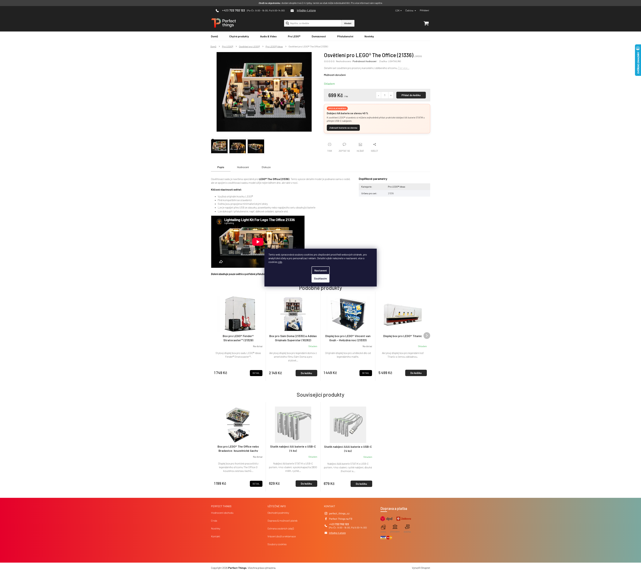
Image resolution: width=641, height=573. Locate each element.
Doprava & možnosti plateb (282, 520)
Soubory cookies (277, 544)
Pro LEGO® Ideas (396, 186)
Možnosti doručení (335, 74)
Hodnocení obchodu (222, 512)
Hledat (347, 23)
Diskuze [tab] (266, 167)
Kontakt (215, 536)
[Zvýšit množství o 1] (390, 95)
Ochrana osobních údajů (280, 528)
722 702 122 (342, 524)
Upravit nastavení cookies (291, 567)
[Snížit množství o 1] (378, 95)
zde (280, 261)
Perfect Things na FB (340, 518)
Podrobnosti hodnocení (364, 61)
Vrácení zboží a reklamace (281, 536)
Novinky (215, 528)
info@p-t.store (337, 532)
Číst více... (403, 67)
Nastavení (320, 270)
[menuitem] (214, 36)
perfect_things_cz (339, 513)
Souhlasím (320, 278)
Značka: (390, 61)
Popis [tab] (220, 167)
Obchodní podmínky (278, 512)
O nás (214, 520)
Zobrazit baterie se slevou (343, 127)
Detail (256, 483)
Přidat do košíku (411, 95)
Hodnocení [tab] (243, 167)
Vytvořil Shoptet (421, 567)
